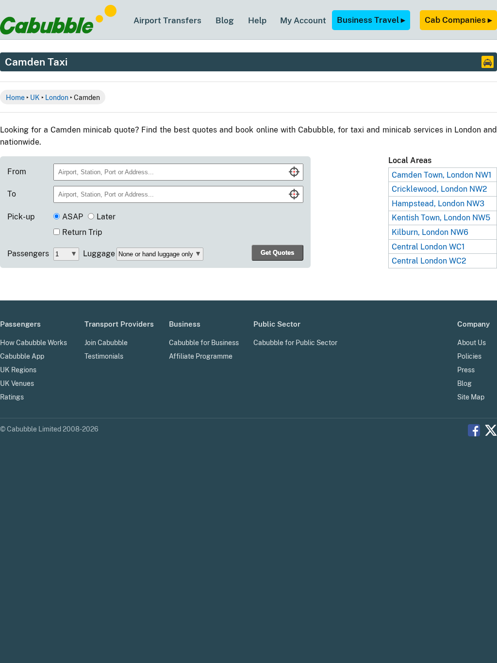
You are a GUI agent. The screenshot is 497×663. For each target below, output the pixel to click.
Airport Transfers (167, 20)
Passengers (28, 253)
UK (35, 97)
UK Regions (18, 370)
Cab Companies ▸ (458, 20)
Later (106, 216)
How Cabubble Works (33, 343)
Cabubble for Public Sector (295, 343)
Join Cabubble (106, 343)
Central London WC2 (429, 260)
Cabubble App (22, 356)
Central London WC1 (428, 246)
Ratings (12, 397)
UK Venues (17, 383)
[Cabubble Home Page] (58, 31)
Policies (469, 356)
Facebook (474, 430)
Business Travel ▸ (371, 20)
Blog (224, 20)
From (16, 171)
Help (257, 20)
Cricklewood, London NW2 (439, 189)
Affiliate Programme (200, 356)
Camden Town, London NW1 (442, 175)
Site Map (470, 397)
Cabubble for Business (204, 343)
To (11, 194)
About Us (471, 343)
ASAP (72, 216)
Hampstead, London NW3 (438, 203)
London (56, 97)
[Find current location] (294, 172)
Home (15, 97)
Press (466, 370)
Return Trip (82, 232)
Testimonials (103, 356)
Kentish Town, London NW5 (441, 217)
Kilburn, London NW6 (430, 232)
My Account (303, 20)
